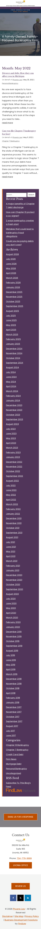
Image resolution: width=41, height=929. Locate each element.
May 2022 (11, 494)
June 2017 (11, 735)
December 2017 (14, 707)
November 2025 (14, 296)
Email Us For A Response (20, 816)
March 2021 (11, 560)
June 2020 (11, 603)
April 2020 (11, 612)
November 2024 (14, 353)
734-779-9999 (20, 12)
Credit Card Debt (14, 754)
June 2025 (11, 320)
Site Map (19, 916)
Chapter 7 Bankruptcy (11, 141)
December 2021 (14, 518)
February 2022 (13, 509)
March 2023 (12, 447)
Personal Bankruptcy (10, 83)
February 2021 (13, 565)
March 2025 (12, 334)
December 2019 (14, 631)
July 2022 (11, 485)
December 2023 (14, 405)
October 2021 (12, 527)
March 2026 (12, 277)
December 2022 (14, 461)
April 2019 (10, 669)
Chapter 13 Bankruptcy (17, 745)
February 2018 (13, 697)
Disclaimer (7, 916)
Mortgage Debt (13, 763)
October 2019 (12, 641)
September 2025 (14, 306)
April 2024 (11, 386)
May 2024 (11, 381)
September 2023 (14, 419)
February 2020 (13, 622)
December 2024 (14, 348)
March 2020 (12, 617)
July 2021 (10, 542)
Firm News (11, 759)
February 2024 (13, 395)
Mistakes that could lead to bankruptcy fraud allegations (20, 233)
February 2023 (13, 452)
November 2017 (14, 711)
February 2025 (13, 339)
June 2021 (11, 546)
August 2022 (12, 480)
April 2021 (10, 556)
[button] (20, 8)
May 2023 (11, 438)
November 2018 (14, 683)
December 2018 (14, 678)
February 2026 (13, 282)
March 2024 (12, 391)
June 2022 (11, 490)
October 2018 (12, 688)
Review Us (20, 886)
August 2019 (12, 650)
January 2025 (13, 343)
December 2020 (14, 575)
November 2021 (14, 523)
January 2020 (13, 627)
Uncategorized (13, 773)
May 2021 (10, 551)
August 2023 (12, 424)
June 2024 (11, 376)
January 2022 (13, 513)
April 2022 (11, 499)
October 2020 (13, 584)
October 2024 (13, 358)
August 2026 (12, 254)
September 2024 (14, 362)
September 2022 (14, 476)
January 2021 (12, 570)
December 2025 (14, 292)
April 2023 (11, 443)
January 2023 (13, 457)
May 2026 (11, 268)
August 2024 (12, 367)
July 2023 (11, 428)
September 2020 (14, 589)
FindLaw (22, 923)
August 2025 (12, 310)
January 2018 (12, 702)
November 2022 (14, 466)
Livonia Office (20, 865)
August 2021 (12, 537)
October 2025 (13, 301)
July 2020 (11, 598)
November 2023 (14, 409)
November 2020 (14, 579)
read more (7, 122)
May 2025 (11, 325)
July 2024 (11, 372)
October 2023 (13, 414)
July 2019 (10, 655)
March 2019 (11, 674)
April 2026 (11, 273)
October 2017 (12, 716)
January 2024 (13, 400)
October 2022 (13, 471)
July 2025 (11, 315)
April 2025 (11, 329)
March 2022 (12, 504)
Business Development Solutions (21, 920)
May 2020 (11, 608)
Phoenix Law (17, 80)
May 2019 (10, 664)
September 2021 (14, 532)
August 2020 (12, 594)
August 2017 (12, 726)
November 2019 (14, 636)
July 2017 (10, 730)
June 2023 (11, 433)
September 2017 (14, 721)
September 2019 (14, 645)
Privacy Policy (32, 916)
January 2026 (13, 287)
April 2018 (10, 693)
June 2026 (11, 263)
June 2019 (11, 660)
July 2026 (11, 259)
